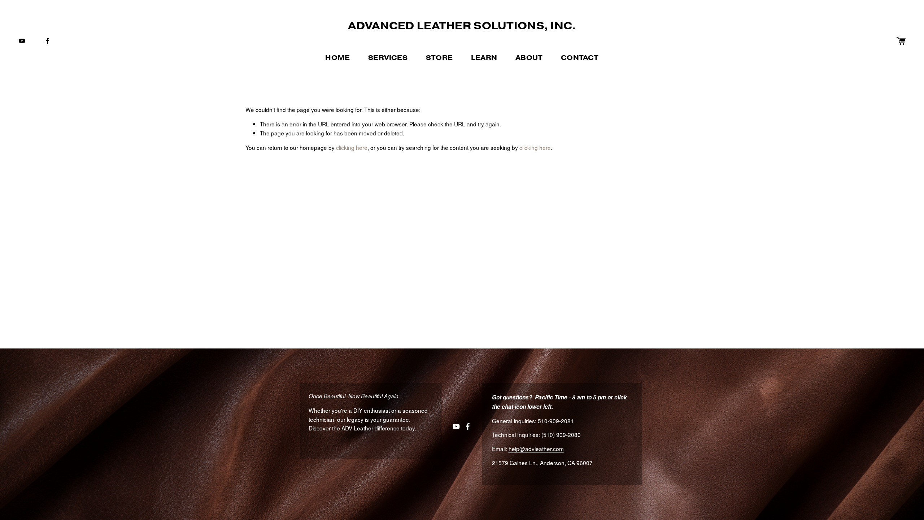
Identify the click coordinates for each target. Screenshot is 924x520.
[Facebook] (47, 40)
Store (439, 57)
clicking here (351, 147)
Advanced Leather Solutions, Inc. (462, 25)
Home (337, 57)
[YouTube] (22, 40)
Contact (579, 57)
